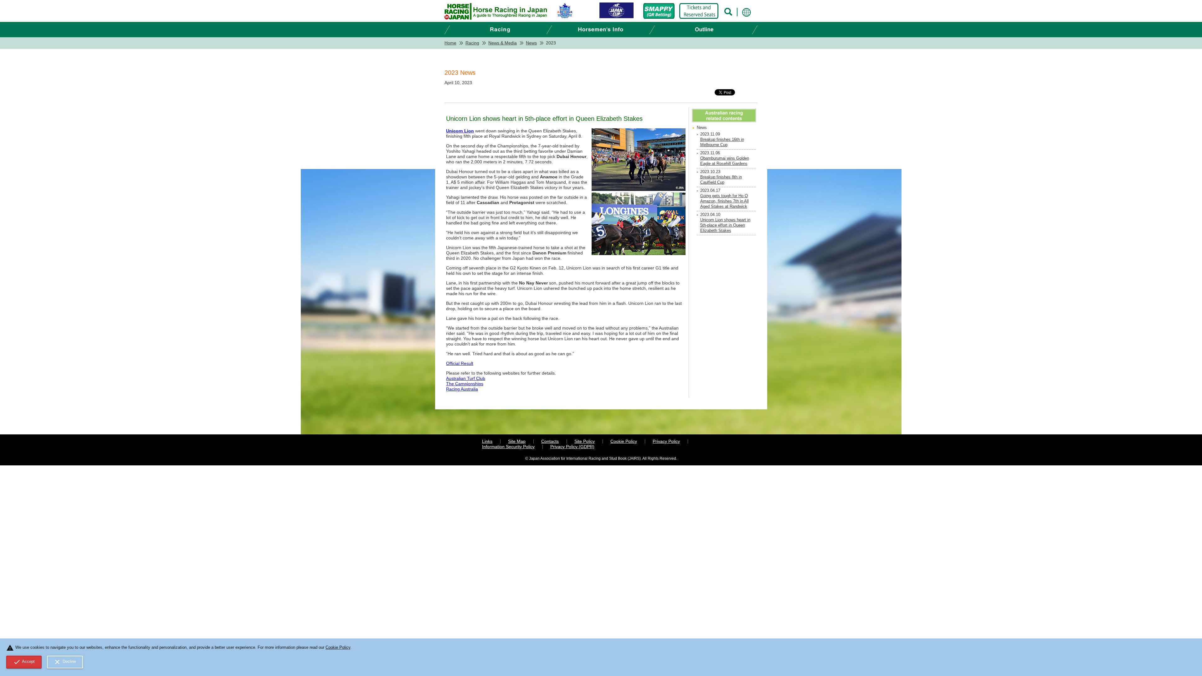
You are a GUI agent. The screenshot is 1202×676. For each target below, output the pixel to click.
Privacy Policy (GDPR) (572, 446)
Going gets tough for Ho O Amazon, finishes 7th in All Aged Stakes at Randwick (724, 201)
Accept (24, 662)
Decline (65, 662)
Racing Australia (462, 389)
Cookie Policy (623, 441)
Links (487, 441)
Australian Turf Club (465, 378)
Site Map (517, 441)
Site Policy (584, 441)
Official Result (459, 363)
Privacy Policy (666, 441)
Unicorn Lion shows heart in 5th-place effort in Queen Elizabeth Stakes (725, 225)
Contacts (550, 441)
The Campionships (464, 383)
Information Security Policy (508, 446)
